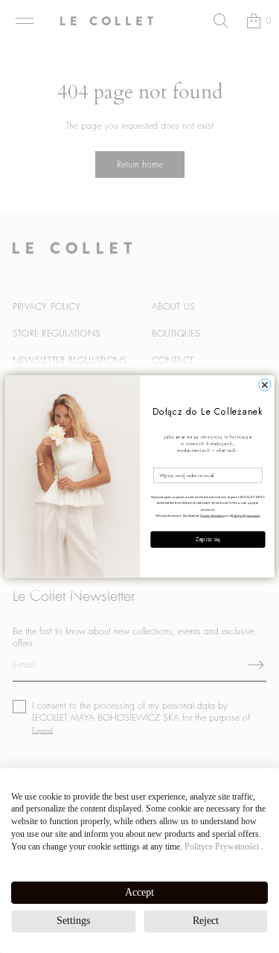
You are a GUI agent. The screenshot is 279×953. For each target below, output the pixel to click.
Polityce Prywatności (222, 846)
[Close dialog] (264, 385)
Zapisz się (207, 539)
